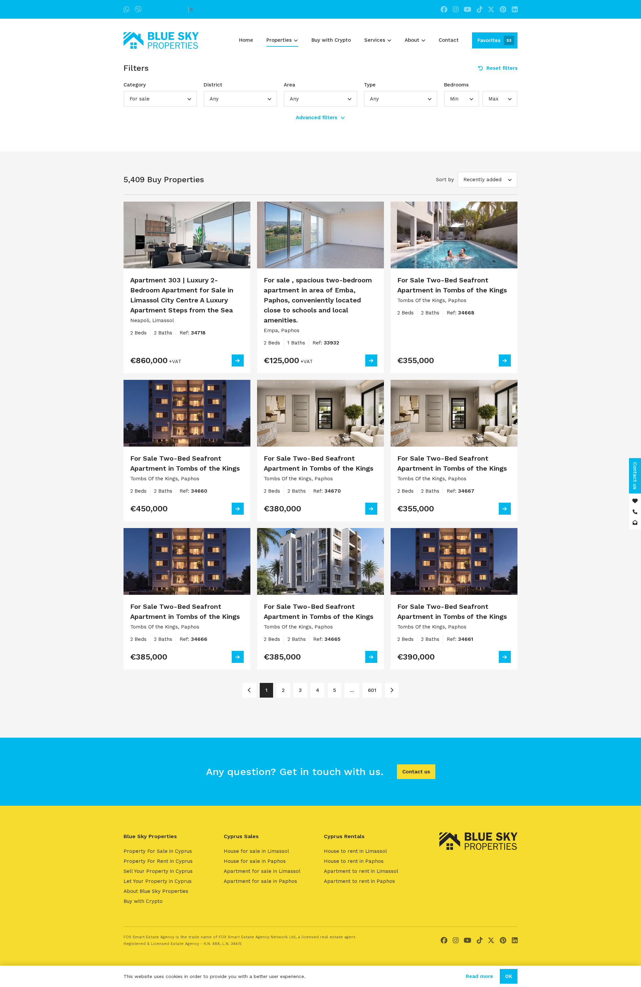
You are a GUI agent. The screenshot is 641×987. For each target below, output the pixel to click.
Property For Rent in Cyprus (158, 861)
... (352, 690)
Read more (479, 976)
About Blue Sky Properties (156, 891)
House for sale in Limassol (256, 851)
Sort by (445, 180)
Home (246, 40)
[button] (160, 99)
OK (508, 976)
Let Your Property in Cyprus (158, 881)
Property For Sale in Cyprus (158, 851)
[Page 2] (392, 690)
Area (289, 85)
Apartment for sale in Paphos (260, 881)
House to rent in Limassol (355, 851)
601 (372, 690)
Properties (279, 40)
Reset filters (501, 68)
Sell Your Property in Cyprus (158, 871)
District (213, 85)
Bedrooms (456, 85)
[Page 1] (249, 690)
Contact (449, 40)
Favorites (494, 40)
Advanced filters (316, 117)
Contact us (416, 772)
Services (374, 40)
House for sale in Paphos (255, 861)
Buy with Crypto (331, 40)
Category (135, 85)
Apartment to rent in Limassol (361, 871)
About (412, 40)
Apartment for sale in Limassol (262, 871)
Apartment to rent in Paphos (359, 881)
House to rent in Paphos (354, 861)
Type (370, 85)
